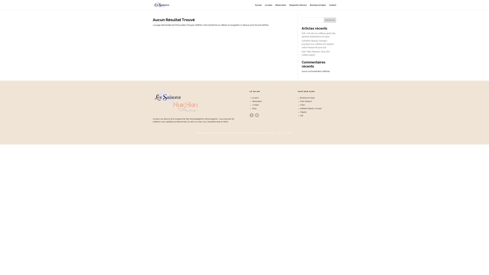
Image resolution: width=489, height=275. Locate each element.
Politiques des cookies (284, 133)
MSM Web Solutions (234, 133)
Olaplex (303, 112)
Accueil (258, 5)
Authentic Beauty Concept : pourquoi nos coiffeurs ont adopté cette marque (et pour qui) (318, 44)
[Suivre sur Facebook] (252, 115)
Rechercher (330, 20)
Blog (254, 108)
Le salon (268, 5)
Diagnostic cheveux (298, 5)
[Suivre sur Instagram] (257, 115)
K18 (301, 116)
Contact (332, 5)
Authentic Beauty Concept (311, 108)
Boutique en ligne (318, 5)
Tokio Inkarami (306, 101)
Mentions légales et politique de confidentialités (258, 133)
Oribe (302, 105)
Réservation (280, 5)
